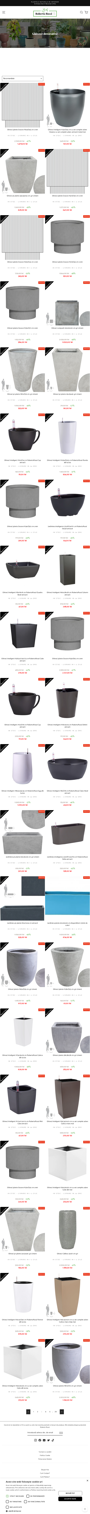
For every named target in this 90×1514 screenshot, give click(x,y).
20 (56, 1411)
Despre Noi (45, 1469)
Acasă (44, 29)
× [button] (87, 1481)
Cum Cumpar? (45, 1473)
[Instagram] (35, 1440)
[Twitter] (48, 1440)
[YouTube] (44, 1440)
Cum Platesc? (45, 1477)
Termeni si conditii (45, 1452)
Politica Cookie (45, 1455)
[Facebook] (40, 1440)
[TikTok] (53, 1440)
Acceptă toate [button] (70, 1499)
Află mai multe (11, 1492)
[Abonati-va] (61, 1432)
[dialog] (45, 1496)
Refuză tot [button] (70, 1493)
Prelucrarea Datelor (45, 1459)
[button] (31, 1511)
